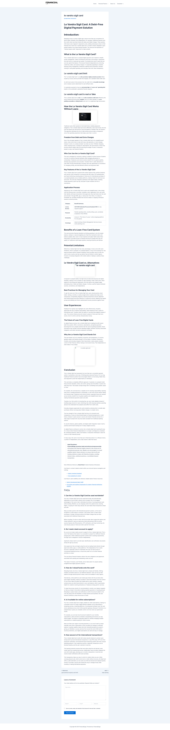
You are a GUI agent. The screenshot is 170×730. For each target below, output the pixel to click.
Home (94, 3)
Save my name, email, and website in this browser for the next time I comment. (83, 708)
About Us (112, 3)
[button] (107, 3)
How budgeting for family (74, 475)
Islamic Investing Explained (75, 473)
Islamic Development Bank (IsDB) (75, 482)
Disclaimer (119, 3)
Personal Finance (102, 3)
